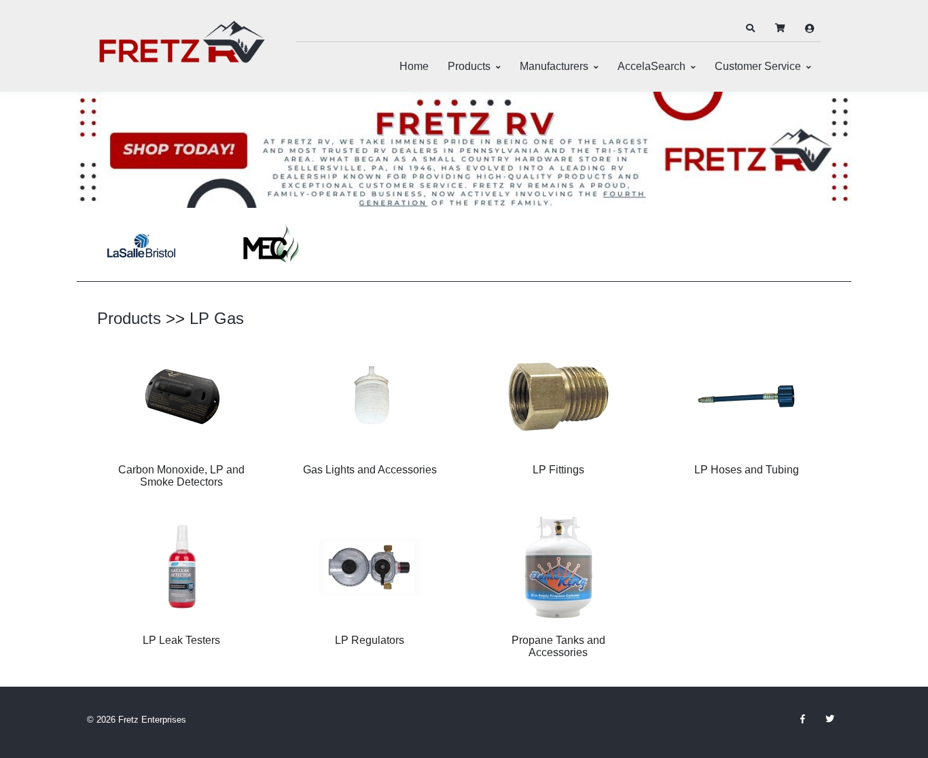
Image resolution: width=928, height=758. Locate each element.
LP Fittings (558, 469)
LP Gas (217, 318)
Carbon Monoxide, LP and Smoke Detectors (181, 476)
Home (414, 66)
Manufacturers (554, 66)
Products (469, 66)
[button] (750, 28)
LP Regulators (369, 640)
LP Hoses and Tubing (746, 469)
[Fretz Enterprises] (182, 49)
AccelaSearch (651, 66)
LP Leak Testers (181, 640)
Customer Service (758, 66)
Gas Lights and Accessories (370, 469)
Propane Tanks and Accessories (558, 646)
